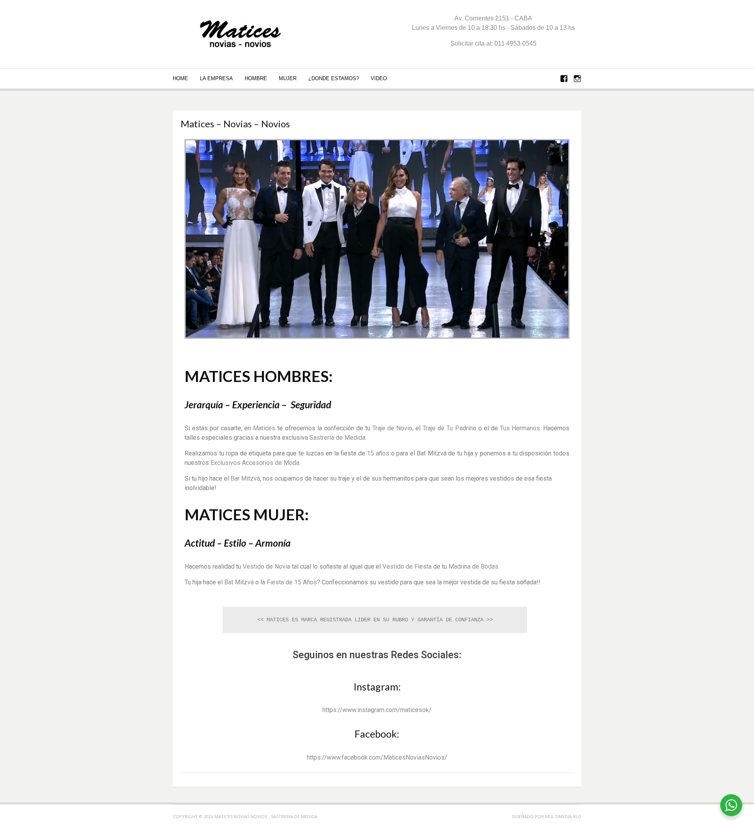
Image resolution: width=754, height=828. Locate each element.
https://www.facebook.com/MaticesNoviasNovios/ (377, 757)
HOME (180, 78)
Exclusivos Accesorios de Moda (254, 462)
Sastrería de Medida (337, 437)
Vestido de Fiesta (407, 566)
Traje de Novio (392, 428)
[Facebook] (564, 79)
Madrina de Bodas (473, 566)
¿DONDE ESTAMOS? (333, 78)
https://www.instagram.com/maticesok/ (377, 710)
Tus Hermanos (520, 428)
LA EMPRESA (216, 78)
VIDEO (379, 78)
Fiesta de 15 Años (292, 582)
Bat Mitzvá (239, 582)
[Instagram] (577, 79)
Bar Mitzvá (245, 478)
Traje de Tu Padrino (449, 428)
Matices (264, 428)
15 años (378, 453)
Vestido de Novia (266, 566)
